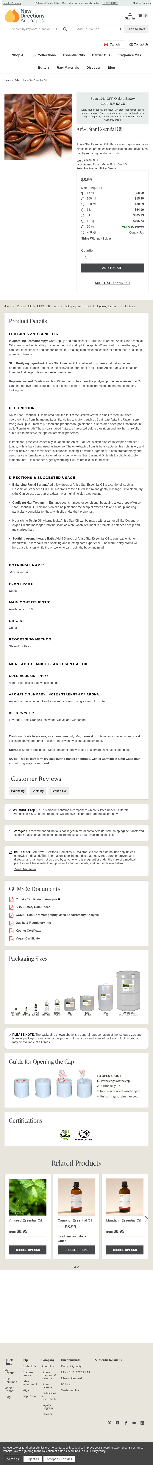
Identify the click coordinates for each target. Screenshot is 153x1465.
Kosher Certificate (28, 930)
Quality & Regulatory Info (33, 922)
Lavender (15, 719)
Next (146, 1219)
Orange (35, 719)
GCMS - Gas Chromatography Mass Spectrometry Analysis (57, 914)
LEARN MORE (103, 3)
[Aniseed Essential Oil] (27, 1197)
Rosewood (48, 719)
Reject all (32, 1459)
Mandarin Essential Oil (123, 1220)
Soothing (38, 791)
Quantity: (87, 250)
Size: (91, 188)
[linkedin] (142, 1423)
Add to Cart (137, 29)
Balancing (18, 791)
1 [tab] (75, 1267)
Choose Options (28, 1249)
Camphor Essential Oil (75, 1220)
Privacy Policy (97, 1451)
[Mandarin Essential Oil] (124, 1197)
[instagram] (118, 1423)
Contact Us (136, 232)
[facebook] (126, 1423)
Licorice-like (59, 791)
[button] (65, 29)
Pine (26, 719)
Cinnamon (79, 719)
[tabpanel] (27, 1216)
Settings (13, 1459)
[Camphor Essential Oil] (76, 1197)
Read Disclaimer (25, 869)
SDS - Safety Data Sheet (33, 907)
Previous (5, 1219)
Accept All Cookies (59, 1459)
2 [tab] (78, 1267)
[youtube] (134, 1423)
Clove (61, 719)
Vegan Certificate (28, 938)
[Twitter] (109, 1423)
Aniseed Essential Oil (25, 1220)
